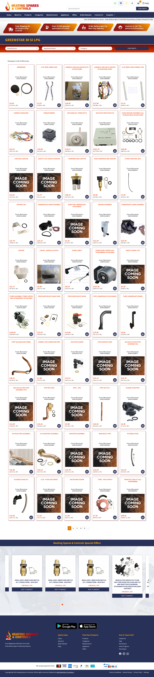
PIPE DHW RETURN (105, 342)
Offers (74, 15)
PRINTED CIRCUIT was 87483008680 (132, 480)
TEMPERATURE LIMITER (77, 159)
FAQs (59, 646)
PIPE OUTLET (105, 388)
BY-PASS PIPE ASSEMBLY (21, 434)
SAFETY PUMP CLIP (133, 250)
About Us (17, 15)
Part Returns (123, 644)
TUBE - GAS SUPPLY (105, 479)
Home (9, 15)
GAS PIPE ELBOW (77, 342)
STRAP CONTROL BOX (133, 159)
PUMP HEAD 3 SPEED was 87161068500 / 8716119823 (105, 251)
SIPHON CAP (21, 204)
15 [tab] (103, 604)
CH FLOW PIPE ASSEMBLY (49, 434)
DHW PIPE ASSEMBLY (77, 434)
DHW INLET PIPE (105, 434)
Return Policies (127, 672)
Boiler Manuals (85, 15)
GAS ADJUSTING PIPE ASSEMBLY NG (133, 343)
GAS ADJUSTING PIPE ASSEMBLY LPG (21, 389)
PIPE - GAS (77, 388)
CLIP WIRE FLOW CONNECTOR (133, 67)
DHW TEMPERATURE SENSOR (105, 159)
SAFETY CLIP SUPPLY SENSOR (49, 159)
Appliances (65, 15)
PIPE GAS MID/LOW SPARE (21, 342)
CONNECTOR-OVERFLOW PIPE (49, 342)
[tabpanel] (94, 576)
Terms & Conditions (115, 672)
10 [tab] (84, 604)
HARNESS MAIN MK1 (21, 113)
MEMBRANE (21, 67)
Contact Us (99, 15)
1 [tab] (51, 604)
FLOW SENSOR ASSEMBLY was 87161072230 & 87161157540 (133, 114)
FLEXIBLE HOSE (132, 434)
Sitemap (146, 672)
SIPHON (21, 250)
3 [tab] (59, 604)
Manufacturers (52, 15)
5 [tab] (66, 604)
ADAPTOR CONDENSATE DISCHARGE (77, 205)
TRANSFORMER (49, 113)
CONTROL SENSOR (21, 159)
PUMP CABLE (77, 250)
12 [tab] (92, 604)
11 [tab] (88, 604)
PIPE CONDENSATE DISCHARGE (104, 296)
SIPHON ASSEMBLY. (105, 204)
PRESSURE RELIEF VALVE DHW (49, 296)
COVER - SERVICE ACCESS (49, 250)
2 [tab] (55, 604)
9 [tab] (81, 604)
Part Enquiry (122, 649)
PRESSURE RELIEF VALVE (77, 296)
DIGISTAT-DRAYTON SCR (105, 113)
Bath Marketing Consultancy (65, 672)
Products (28, 15)
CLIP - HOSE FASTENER (49, 479)
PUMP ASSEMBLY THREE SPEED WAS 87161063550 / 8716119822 (21, 297)
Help (146, 3)
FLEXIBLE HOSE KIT (21, 479)
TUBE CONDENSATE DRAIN (133, 296)
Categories (39, 15)
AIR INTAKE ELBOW (77, 479)
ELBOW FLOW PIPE (133, 388)
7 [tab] (73, 604)
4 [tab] (62, 604)
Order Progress (124, 646)
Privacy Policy (138, 672)
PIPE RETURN (49, 388)
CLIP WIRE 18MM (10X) (49, 67)
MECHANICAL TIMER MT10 (77, 113)
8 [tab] (77, 604)
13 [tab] (95, 604)
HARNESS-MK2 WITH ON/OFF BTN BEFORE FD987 (105, 68)
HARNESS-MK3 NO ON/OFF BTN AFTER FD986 (77, 68)
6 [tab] (70, 604)
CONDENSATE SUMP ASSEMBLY (49, 204)
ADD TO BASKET (27, 589)
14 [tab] (99, 604)
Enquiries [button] (110, 15)
